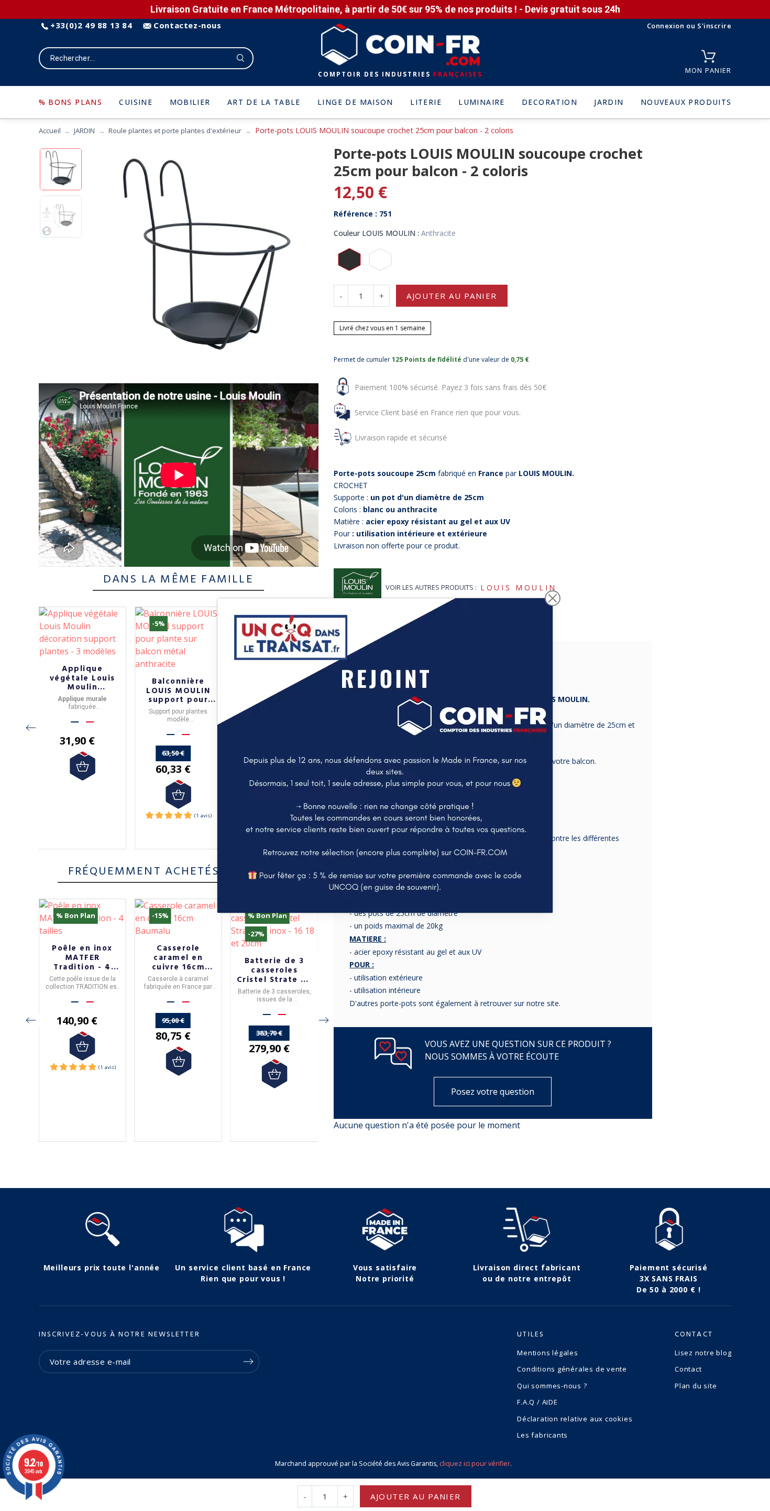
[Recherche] (240, 58)
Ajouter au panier (451, 295)
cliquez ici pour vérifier (474, 1463)
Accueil (50, 130)
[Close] (552, 598)
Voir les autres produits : (431, 587)
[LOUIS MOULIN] (357, 588)
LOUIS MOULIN (518, 587)
